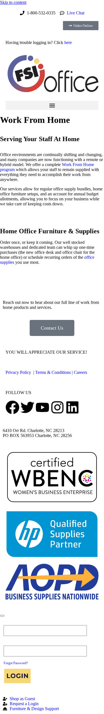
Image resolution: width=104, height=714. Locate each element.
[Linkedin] (72, 407)
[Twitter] (27, 407)
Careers (80, 372)
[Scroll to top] (2, 616)
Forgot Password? (16, 663)
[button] (52, 105)
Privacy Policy (18, 372)
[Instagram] (57, 407)
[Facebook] (12, 407)
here (68, 42)
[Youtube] (42, 407)
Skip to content (13, 2)
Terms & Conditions (53, 372)
